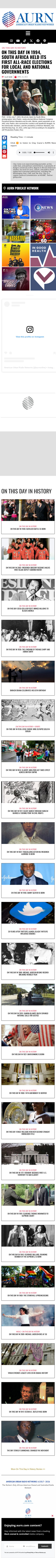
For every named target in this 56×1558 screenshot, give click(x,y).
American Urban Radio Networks (18, 367)
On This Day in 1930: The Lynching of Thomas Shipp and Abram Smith (28, 650)
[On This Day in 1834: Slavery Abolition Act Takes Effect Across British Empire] (28, 751)
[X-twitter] (31, 41)
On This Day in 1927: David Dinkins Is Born (28, 1054)
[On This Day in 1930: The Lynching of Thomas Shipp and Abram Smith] (28, 631)
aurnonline (40, 367)
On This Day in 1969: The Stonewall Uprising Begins (28, 1295)
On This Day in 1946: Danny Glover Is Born (28, 892)
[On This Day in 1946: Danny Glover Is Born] (28, 874)
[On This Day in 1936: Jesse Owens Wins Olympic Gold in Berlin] (28, 710)
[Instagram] (11, 41)
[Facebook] (38, 41)
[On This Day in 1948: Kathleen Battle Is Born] (28, 510)
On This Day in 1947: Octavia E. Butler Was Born (28, 1411)
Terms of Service (39, 1552)
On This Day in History (14, 48)
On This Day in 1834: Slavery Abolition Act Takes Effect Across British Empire (28, 771)
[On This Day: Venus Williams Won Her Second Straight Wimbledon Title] (28, 1113)
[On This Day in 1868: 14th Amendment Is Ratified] (28, 1074)
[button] (4, 138)
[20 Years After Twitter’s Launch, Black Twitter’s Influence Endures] (28, 913)
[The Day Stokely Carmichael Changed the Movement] (28, 1432)
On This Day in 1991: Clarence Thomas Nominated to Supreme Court (28, 1214)
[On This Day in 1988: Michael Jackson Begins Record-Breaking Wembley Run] (28, 954)
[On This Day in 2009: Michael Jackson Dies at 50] (28, 1315)
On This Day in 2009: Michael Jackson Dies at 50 (28, 1334)
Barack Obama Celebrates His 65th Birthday (28, 690)
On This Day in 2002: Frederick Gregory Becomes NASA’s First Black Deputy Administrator (28, 568)
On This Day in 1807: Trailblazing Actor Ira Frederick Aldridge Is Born (28, 852)
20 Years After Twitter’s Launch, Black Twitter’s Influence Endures (28, 932)
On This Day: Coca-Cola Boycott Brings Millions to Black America (28, 609)
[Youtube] (18, 41)
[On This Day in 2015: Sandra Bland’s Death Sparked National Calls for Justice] (28, 994)
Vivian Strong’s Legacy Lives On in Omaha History (28, 1372)
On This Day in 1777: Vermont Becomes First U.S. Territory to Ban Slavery (28, 1173)
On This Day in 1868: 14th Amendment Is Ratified (28, 1093)
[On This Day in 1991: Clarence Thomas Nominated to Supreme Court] (28, 1195)
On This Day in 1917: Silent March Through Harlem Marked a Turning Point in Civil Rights (28, 811)
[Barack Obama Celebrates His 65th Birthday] (28, 671)
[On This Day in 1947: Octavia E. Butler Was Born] (28, 1393)
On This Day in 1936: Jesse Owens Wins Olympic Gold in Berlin (28, 730)
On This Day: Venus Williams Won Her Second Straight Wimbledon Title (28, 1132)
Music (18, 1331)
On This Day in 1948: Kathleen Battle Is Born (28, 528)
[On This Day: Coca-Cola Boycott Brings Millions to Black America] (28, 590)
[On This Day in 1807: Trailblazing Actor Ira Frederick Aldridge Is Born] (28, 833)
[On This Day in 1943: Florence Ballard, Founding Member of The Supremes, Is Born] (28, 1236)
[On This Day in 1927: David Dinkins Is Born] (28, 1035)
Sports (37, 726)
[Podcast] (45, 41)
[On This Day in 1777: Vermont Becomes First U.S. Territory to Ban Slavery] (28, 1154)
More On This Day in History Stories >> (28, 1469)
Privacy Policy (30, 1552)
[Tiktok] (25, 41)
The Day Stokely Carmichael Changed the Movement (28, 1450)
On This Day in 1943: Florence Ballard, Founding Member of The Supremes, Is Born (28, 1255)
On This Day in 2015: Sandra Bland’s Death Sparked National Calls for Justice (28, 1014)
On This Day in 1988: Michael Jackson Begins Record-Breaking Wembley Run (28, 973)
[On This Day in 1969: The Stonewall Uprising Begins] (28, 1276)
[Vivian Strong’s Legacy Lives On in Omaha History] (28, 1354)
